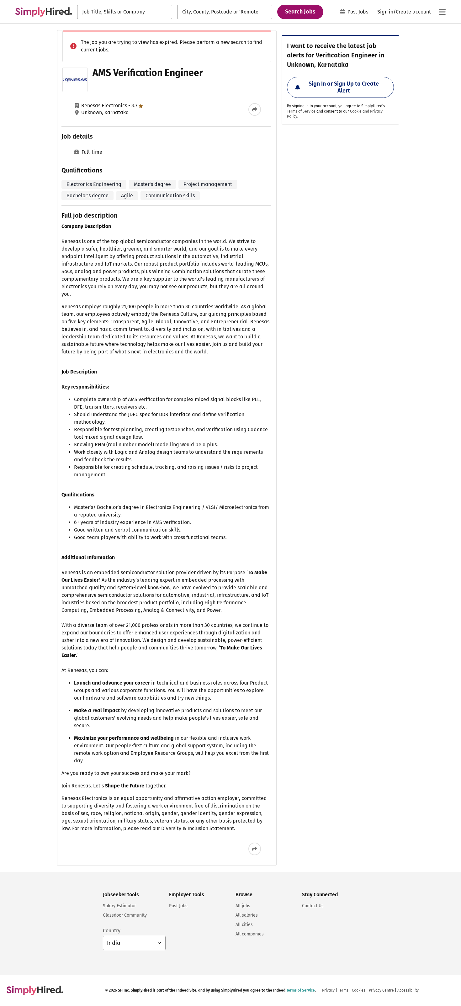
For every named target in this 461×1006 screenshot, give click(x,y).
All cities (244, 924)
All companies (250, 934)
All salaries (247, 915)
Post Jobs (357, 12)
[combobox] (124, 12)
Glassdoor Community (125, 915)
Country (111, 931)
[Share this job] (254, 109)
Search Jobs (300, 11)
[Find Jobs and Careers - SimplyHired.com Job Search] (43, 12)
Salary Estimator (119, 905)
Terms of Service (301, 111)
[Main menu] (442, 12)
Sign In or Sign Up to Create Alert (344, 87)
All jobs (243, 905)
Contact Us (313, 905)
